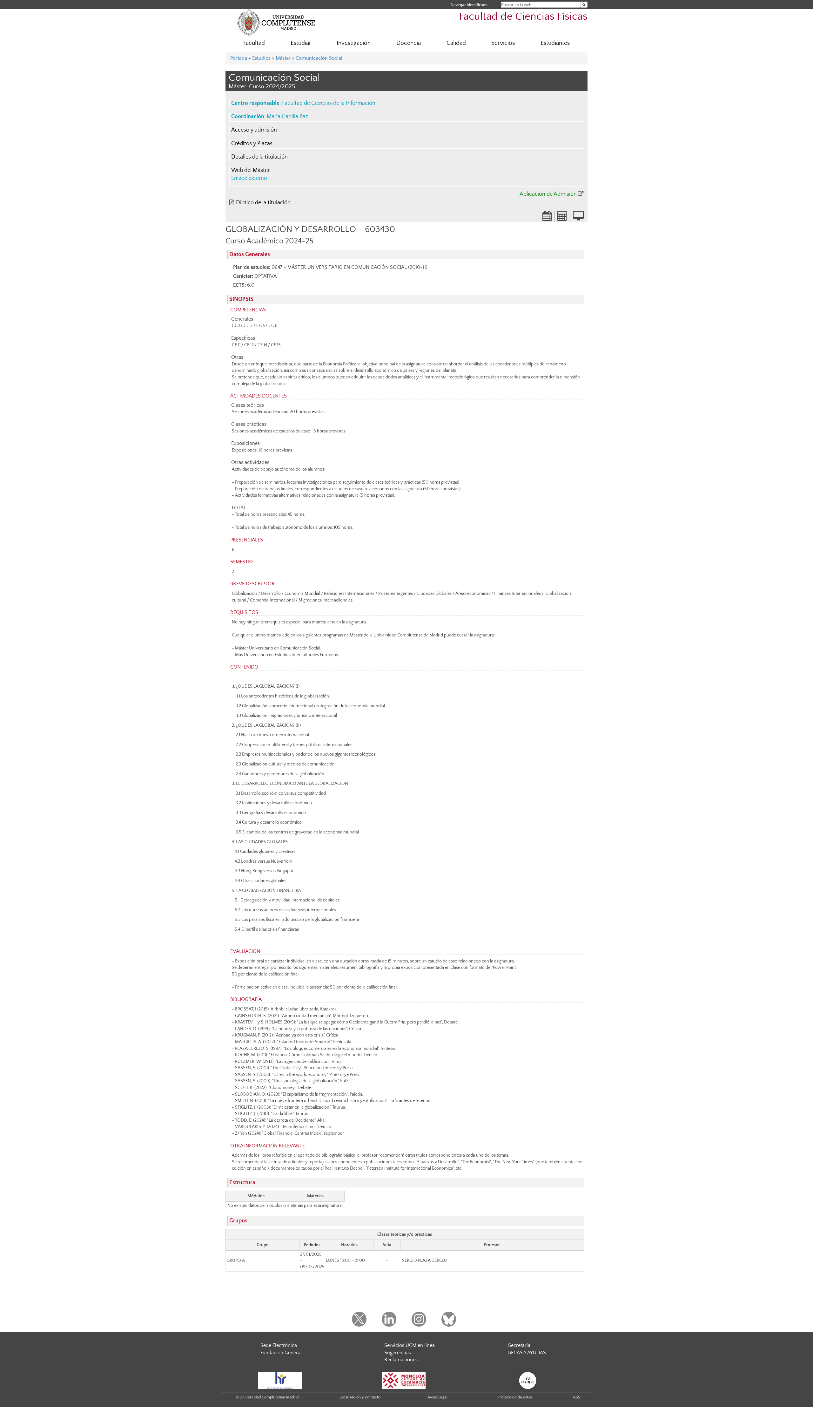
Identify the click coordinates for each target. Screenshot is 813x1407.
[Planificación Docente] (547, 218)
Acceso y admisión (254, 130)
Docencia (408, 43)
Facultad (254, 43)
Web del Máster (250, 170)
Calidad (456, 43)
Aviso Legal (437, 1397)
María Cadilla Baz (287, 116)
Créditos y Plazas (251, 143)
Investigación (354, 43)
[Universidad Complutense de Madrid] (276, 22)
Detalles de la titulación (259, 157)
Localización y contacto (359, 1397)
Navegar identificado (469, 4)
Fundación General (281, 1353)
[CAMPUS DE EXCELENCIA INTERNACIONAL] (404, 1380)
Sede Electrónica (278, 1345)
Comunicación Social (319, 58)
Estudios (261, 58)
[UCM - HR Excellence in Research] (280, 1380)
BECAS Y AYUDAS (527, 1353)
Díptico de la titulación (263, 203)
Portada (238, 58)
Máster (283, 58)
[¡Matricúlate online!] (578, 218)
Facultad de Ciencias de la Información (328, 103)
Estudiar (301, 43)
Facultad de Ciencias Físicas (523, 17)
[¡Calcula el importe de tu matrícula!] (562, 218)
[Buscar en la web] (584, 5)
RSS (576, 1397)
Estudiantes (555, 43)
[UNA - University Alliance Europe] (527, 1380)
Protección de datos (515, 1397)
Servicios (503, 43)
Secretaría (519, 1345)
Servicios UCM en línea (409, 1345)
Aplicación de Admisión (548, 194)
